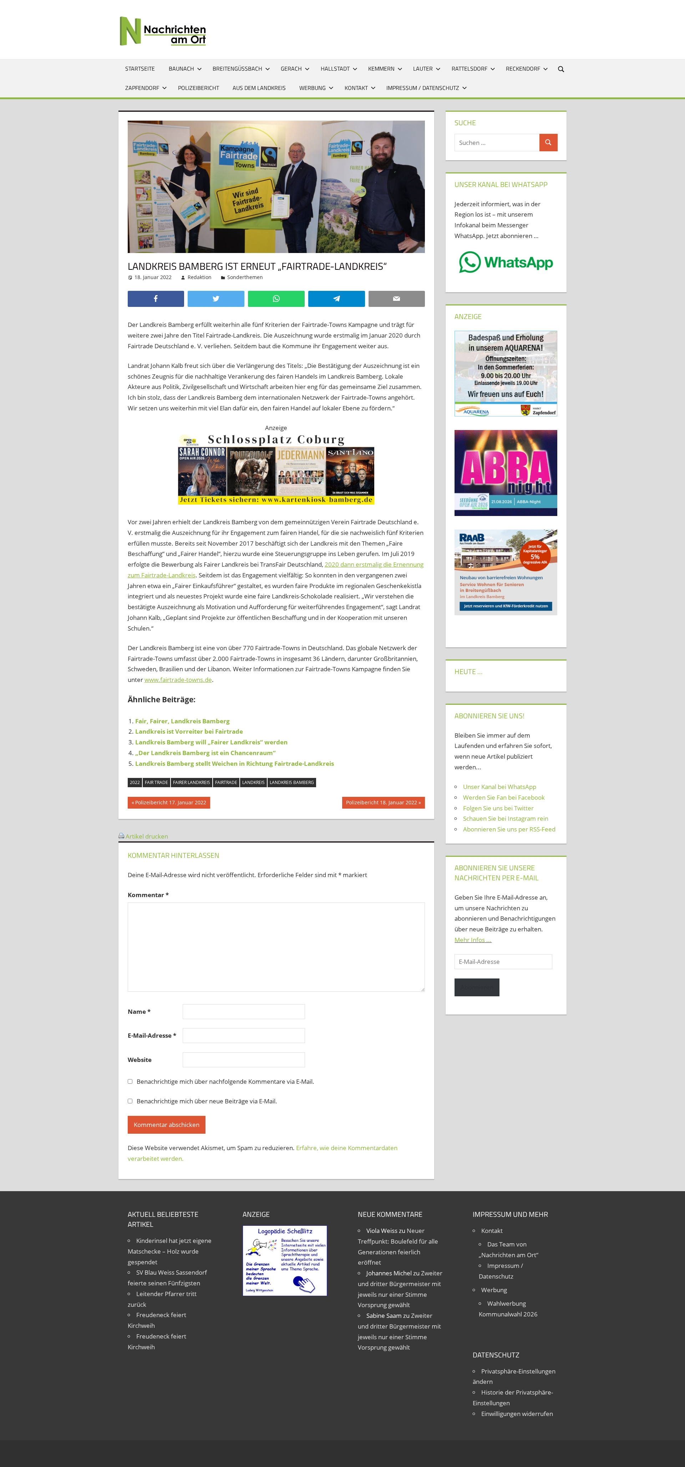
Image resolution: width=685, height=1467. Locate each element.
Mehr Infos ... (473, 940)
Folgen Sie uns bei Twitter (498, 808)
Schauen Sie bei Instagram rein (505, 818)
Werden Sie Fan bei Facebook (504, 797)
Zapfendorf (142, 88)
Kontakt (356, 88)
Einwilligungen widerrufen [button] (517, 1414)
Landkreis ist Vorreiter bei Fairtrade (189, 731)
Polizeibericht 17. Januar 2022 (170, 804)
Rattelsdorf (469, 68)
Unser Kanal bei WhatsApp (499, 787)
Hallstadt (335, 68)
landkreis (253, 782)
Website (140, 1060)
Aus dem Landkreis (259, 88)
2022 (135, 782)
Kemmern (381, 68)
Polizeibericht (198, 88)
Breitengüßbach (237, 68)
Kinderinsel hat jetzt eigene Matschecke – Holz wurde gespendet (170, 1251)
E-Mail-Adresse (152, 1035)
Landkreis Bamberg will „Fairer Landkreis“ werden (211, 742)
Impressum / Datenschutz (422, 88)
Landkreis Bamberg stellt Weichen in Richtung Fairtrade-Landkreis (234, 763)
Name (139, 1011)
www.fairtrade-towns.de (178, 680)
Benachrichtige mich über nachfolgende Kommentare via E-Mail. (225, 1081)
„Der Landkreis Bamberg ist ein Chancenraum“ (205, 753)
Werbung (312, 88)
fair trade (156, 782)
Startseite (140, 68)
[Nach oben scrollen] (673, 1455)
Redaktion (200, 277)
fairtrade (226, 782)
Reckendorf (523, 68)
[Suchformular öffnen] (561, 68)
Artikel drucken (147, 836)
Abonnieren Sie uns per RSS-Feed (509, 829)
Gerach (291, 68)
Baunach (181, 68)
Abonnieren (477, 987)
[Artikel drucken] (121, 836)
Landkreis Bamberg (292, 782)
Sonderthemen (245, 277)
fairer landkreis (191, 782)
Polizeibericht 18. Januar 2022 (381, 804)
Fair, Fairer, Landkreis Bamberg (182, 721)
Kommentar (148, 895)
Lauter (423, 68)
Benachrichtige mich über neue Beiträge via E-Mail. (207, 1101)
